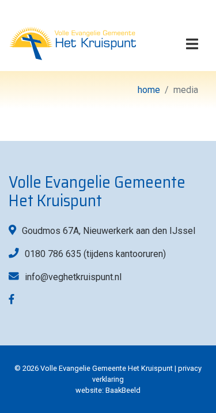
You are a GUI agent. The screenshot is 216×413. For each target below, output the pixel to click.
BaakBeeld (123, 390)
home (149, 89)
